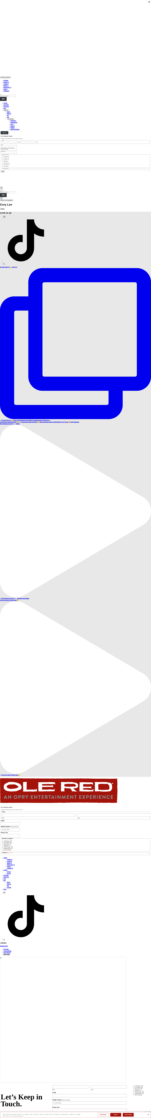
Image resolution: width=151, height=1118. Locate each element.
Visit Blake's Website (4, 946)
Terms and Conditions (7, 951)
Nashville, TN (5, 86)
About (4, 880)
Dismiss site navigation (6, 200)
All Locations (5, 80)
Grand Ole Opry (13, 121)
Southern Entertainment (14, 129)
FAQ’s (8, 115)
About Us (8, 112)
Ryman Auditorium (13, 122)
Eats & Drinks (6, 105)
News (8, 117)
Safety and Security (7, 953)
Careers (4, 889)
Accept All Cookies (128, 1114)
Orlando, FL (5, 89)
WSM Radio (12, 128)
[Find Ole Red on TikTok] (25, 262)
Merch (4, 108)
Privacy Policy (6, 949)
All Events (9, 872)
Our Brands (10, 119)
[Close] (148, 1115)
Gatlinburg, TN (6, 82)
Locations (5, 858)
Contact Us (9, 113)
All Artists (9, 873)
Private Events (6, 106)
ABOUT (6, 110)
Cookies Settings (103, 1114)
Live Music (5, 103)
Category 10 (12, 126)
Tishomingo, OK (6, 91)
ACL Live (11, 124)
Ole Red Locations (5, 77)
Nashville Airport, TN (7, 87)
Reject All (116, 1114)
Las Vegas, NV (5, 84)
